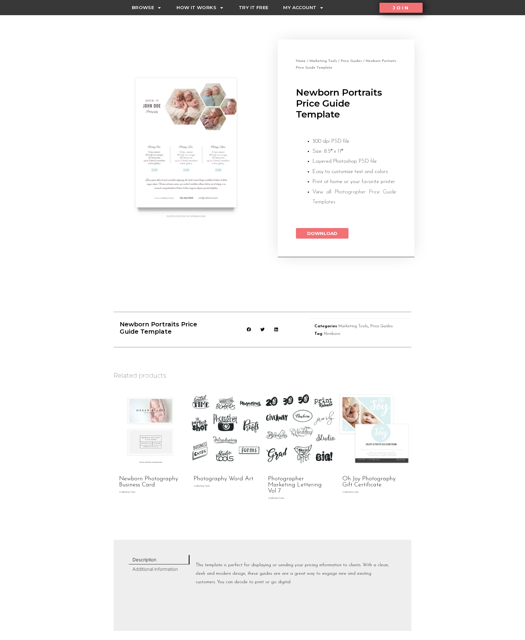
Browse (143, 7)
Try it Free (253, 7)
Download (322, 233)
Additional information (155, 569)
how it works (196, 7)
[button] (401, 8)
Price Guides (351, 61)
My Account (299, 7)
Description (144, 560)
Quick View (151, 467)
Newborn (332, 334)
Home (301, 61)
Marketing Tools (323, 61)
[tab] (159, 559)
